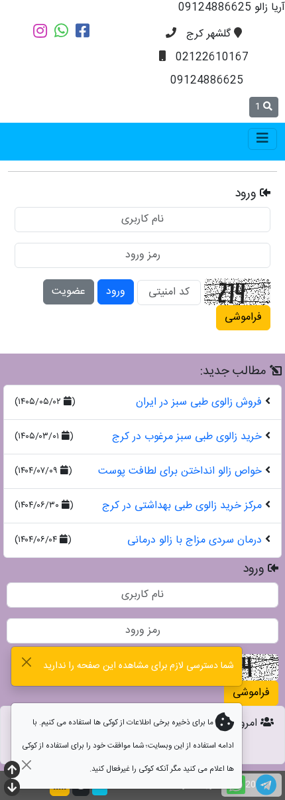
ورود (115, 291)
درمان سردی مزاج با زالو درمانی (194, 540)
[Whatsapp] (61, 31)
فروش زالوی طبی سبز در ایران (199, 402)
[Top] (12, 771)
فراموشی (243, 317)
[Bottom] (12, 789)
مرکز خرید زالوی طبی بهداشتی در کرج (182, 506)
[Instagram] (40, 31)
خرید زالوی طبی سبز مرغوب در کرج (187, 437)
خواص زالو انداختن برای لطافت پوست (180, 471)
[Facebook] (82, 31)
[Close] (26, 662)
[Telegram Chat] (266, 785)
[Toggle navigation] (262, 139)
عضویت (69, 291)
